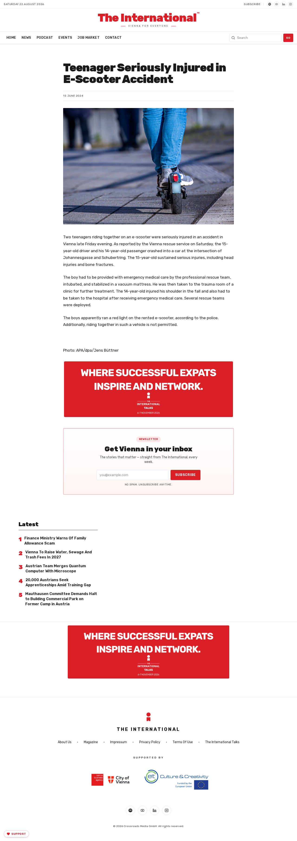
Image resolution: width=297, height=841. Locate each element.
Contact (113, 38)
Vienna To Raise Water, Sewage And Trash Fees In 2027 (58, 554)
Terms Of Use (183, 742)
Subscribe (252, 4)
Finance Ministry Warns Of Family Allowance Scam (55, 540)
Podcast (45, 38)
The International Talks (222, 742)
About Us (64, 742)
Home (11, 38)
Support (18, 833)
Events (65, 38)
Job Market (88, 38)
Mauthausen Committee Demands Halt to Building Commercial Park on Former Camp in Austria (61, 599)
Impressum (118, 742)
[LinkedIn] (283, 4)
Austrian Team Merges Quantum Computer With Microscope (56, 568)
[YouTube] (276, 4)
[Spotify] (269, 4)
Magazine (91, 742)
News (26, 38)
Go (288, 37)
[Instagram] (290, 4)
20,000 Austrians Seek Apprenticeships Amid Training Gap (58, 582)
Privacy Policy (149, 742)
